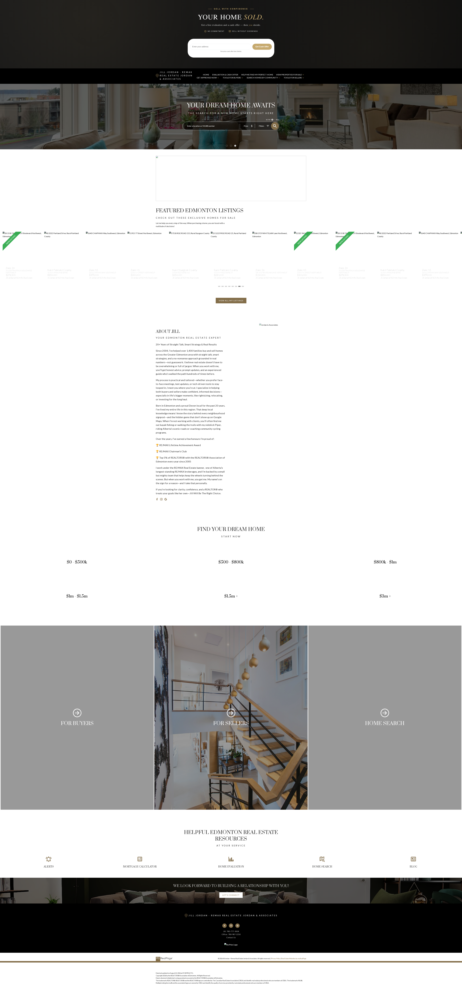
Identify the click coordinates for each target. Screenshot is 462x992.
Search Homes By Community (262, 77)
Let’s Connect (231, 895)
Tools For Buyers (232, 77)
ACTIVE (268, 119)
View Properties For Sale (289, 74)
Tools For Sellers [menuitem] (293, 77)
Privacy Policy (275, 958)
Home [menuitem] (206, 74)
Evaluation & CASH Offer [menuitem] (225, 74)
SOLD (277, 119)
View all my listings (231, 300)
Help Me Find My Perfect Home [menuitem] (257, 74)
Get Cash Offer (262, 47)
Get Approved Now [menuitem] (207, 77)
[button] (231, 300)
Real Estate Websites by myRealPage (293, 958)
